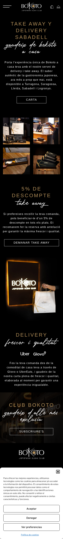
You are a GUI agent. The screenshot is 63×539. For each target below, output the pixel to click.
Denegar (31, 517)
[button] (58, 471)
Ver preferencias (31, 527)
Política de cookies (30, 534)
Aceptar (31, 508)
